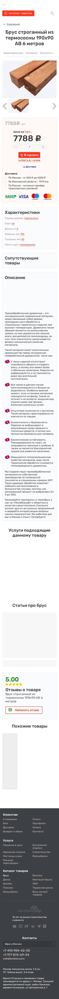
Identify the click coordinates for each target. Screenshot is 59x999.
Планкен (8, 887)
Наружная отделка (14, 852)
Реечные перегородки (10, 861)
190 (22, 234)
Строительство (41, 852)
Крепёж (7, 883)
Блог (5, 823)
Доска (6, 879)
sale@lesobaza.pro (14, 958)
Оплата (37, 827)
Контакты (38, 831)
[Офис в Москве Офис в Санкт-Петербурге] (29, 945)
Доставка (31, 166)
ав (13, 223)
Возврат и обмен (13, 831)
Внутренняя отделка (40, 846)
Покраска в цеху (13, 845)
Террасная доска (43, 887)
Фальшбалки (40, 856)
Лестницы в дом (12, 856)
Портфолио (39, 823)
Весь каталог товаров (40, 893)
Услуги (37, 819)
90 (22, 239)
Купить (29, 160)
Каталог (20, 13)
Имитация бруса (42, 879)
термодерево (27, 244)
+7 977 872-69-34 (16, 955)
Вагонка (37, 875)
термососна (31, 218)
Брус (6, 875)
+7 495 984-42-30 (16, 950)
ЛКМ (35, 883)
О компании (10, 819)
